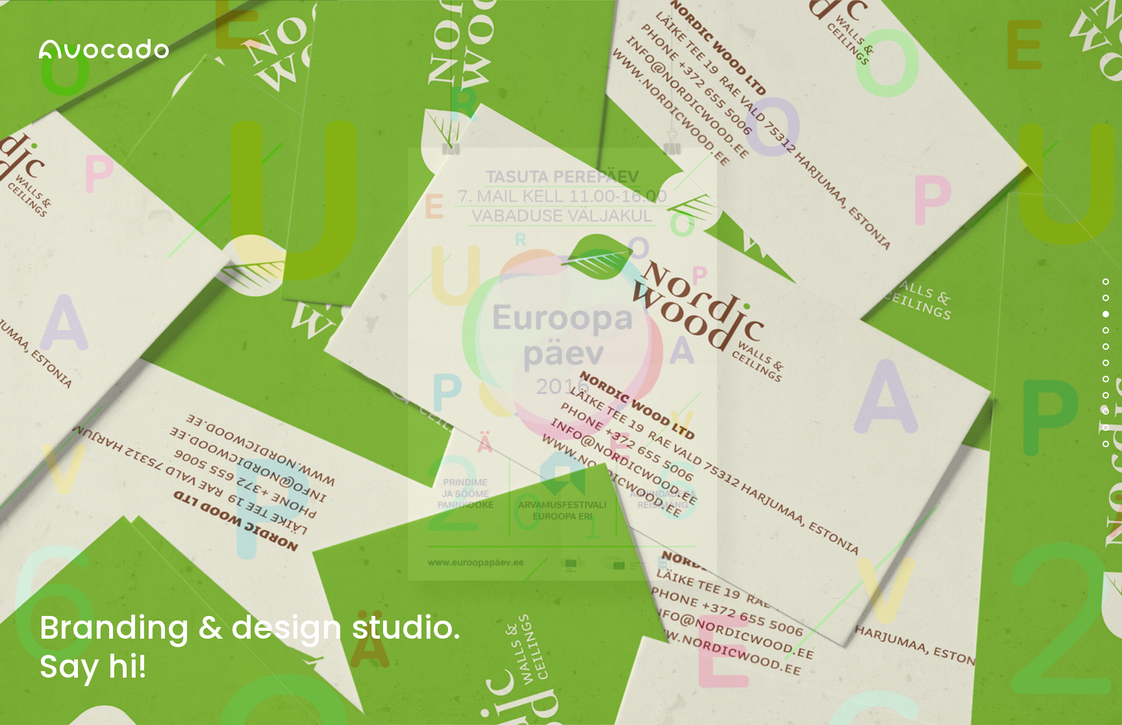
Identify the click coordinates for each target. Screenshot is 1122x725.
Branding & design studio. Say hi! (249, 647)
